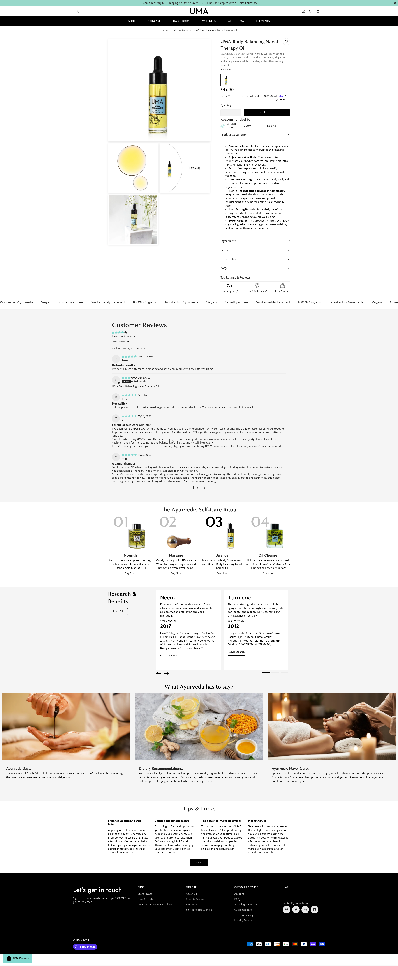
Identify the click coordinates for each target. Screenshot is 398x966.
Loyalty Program (244, 920)
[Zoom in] (203, 45)
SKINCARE (154, 21)
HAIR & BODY (181, 21)
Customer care (243, 910)
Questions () (136, 348)
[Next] (166, 673)
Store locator (145, 894)
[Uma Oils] (199, 11)
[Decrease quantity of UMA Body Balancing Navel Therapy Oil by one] (224, 112)
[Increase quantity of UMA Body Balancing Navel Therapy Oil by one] (237, 112)
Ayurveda (191, 904)
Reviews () (119, 348)
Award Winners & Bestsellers (155, 904)
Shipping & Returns (245, 904)
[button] (318, 11)
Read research (168, 655)
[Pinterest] (286, 909)
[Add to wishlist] (286, 41)
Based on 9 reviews (123, 336)
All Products (181, 30)
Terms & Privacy (243, 915)
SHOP (132, 21)
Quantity (225, 105)
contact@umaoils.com (296, 903)
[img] (129, 356)
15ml (226, 80)
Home (164, 30)
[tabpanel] (188, 630)
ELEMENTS (263, 21)
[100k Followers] (305, 909)
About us (191, 894)
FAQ (237, 899)
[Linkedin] (314, 909)
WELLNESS (209, 21)
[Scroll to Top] (392, 949)
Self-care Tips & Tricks (199, 910)
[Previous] (158, 673)
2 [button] (197, 488)
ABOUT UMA (236, 21)
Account (239, 894)
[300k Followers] (296, 909)
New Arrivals (145, 899)
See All (199, 862)
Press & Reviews (195, 899)
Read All (118, 611)
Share (283, 99)
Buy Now (130, 573)
